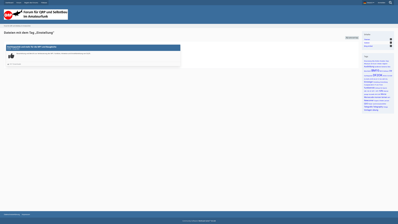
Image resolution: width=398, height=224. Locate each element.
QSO (366, 103)
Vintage (385, 107)
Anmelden (381, 3)
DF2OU (385, 76)
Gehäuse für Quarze (381, 88)
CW (390, 71)
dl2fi (383, 79)
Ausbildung (369, 66)
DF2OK (377, 75)
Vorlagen (368, 110)
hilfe (381, 91)
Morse (383, 94)
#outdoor (382, 61)
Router (370, 104)
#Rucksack (367, 64)
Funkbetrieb (369, 87)
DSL (386, 79)
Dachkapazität (368, 76)
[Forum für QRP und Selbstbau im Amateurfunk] (199, 14)
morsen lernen (380, 97)
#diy (373, 61)
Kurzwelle (371, 94)
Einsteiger (368, 82)
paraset (387, 101)
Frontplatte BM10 (369, 85)
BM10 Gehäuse (384, 71)
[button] (369, 2)
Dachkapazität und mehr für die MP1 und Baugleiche (31, 47)
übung (375, 110)
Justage (366, 94)
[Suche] (390, 2)
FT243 (381, 85)
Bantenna (384, 67)
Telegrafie (368, 106)
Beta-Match (367, 71)
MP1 (389, 97)
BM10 (375, 70)
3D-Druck (373, 64)
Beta (389, 67)
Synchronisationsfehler (379, 104)
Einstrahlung (384, 82)
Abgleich (384, 64)
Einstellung (376, 82)
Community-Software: (199, 221)
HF (370, 91)
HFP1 (377, 91)
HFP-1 (373, 91)
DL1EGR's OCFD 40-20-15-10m (373, 79)
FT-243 (377, 85)
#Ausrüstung (368, 61)
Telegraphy (378, 106)
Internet (386, 91)
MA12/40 (377, 94)
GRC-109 (366, 91)
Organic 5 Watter (379, 101)
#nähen (377, 61)
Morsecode (369, 97)
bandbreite (378, 67)
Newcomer (369, 100)
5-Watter (379, 64)
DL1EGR (389, 76)
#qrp (387, 61)
